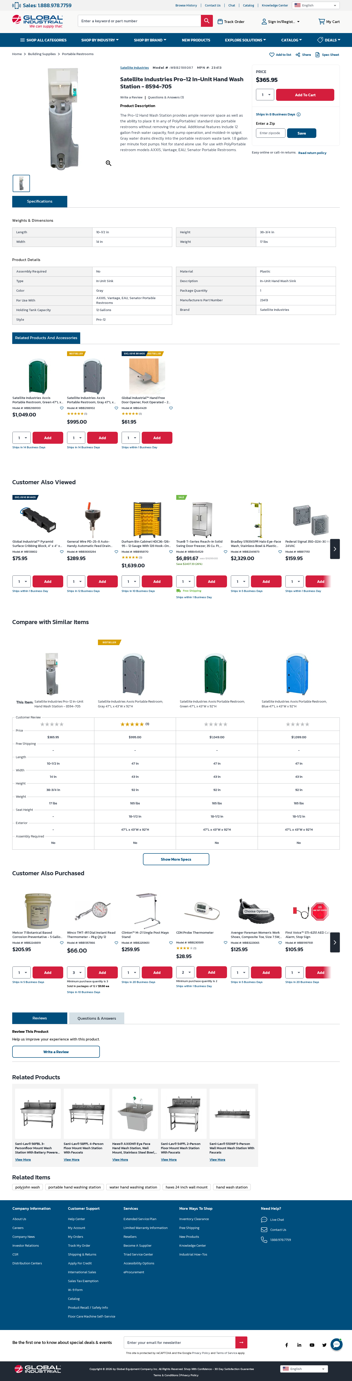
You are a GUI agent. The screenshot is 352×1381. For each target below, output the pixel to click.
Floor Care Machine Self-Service (91, 1316)
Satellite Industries (134, 67)
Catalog (248, 5)
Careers (17, 1227)
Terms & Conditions (166, 1375)
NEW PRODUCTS (196, 40)
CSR (15, 1254)
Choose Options (256, 911)
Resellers (130, 1236)
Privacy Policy (201, 1353)
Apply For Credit (80, 1263)
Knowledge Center (275, 5)
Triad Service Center (138, 1254)
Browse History (186, 5)
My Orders (75, 1236)
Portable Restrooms (78, 54)
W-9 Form (75, 1289)
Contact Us (213, 5)
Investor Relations (25, 1245)
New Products (189, 1236)
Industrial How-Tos (193, 1254)
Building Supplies (42, 54)
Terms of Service (226, 1353)
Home (17, 54)
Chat (231, 5)
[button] (316, 5)
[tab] (39, 201)
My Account (76, 1227)
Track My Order (79, 1245)
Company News (23, 1236)
